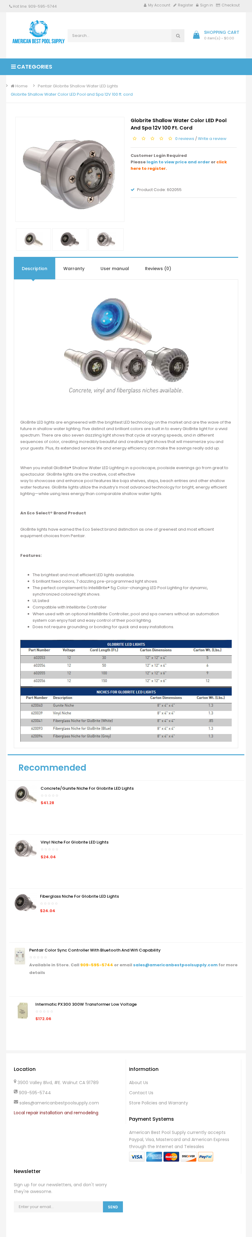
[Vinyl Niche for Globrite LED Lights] (25, 848)
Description (34, 268)
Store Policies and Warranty (158, 1103)
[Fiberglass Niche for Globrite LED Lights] (25, 902)
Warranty (74, 268)
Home (21, 86)
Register (185, 5)
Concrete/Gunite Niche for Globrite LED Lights (87, 788)
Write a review (212, 139)
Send (113, 1207)
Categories (34, 66)
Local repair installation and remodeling (56, 1113)
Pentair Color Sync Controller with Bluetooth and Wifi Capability (95, 950)
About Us (138, 1082)
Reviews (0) (158, 268)
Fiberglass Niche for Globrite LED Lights (79, 896)
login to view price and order (178, 162)
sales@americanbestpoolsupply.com (175, 965)
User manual (114, 268)
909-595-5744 (96, 965)
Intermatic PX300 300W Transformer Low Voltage (86, 1004)
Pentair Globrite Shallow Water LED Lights (78, 86)
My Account (159, 5)
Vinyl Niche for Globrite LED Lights (74, 842)
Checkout (231, 5)
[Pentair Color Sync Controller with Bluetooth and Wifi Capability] (20, 956)
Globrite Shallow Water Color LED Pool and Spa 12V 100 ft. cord (72, 94)
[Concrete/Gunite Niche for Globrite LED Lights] (25, 794)
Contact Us (141, 1093)
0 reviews (184, 139)
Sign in (206, 5)
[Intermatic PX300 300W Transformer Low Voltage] (23, 1010)
